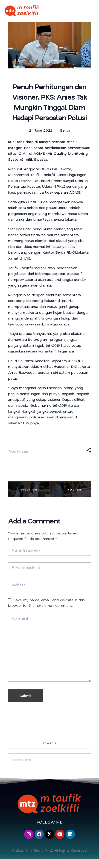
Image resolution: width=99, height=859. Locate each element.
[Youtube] (59, 834)
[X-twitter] (49, 834)
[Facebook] (39, 834)
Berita (65, 130)
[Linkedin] (70, 834)
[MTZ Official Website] (40, 10)
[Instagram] (28, 834)
